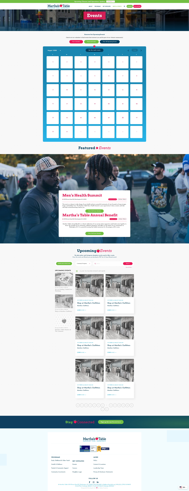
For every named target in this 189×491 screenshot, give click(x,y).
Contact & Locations (99, 464)
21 (122, 103)
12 (94, 89)
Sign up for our (111, 422)
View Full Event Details (94, 211)
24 (67, 117)
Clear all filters (129, 267)
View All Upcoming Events (110, 41)
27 (67, 62)
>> (106, 409)
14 (122, 89)
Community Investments (58, 472)
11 (80, 89)
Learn (80, 310)
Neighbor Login (77, 472)
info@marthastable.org (108, 484)
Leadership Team (98, 468)
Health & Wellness (56, 464)
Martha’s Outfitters (83, 305)
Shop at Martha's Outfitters (88, 303)
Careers (74, 468)
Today (134, 50)
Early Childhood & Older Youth (60, 460)
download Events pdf (64, 263)
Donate (74, 464)
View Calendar (76, 41)
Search (128, 263)
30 (108, 62)
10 (67, 89)
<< (77, 405)
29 (95, 62)
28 (81, 62)
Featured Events (91, 41)
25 (81, 117)
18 (81, 103)
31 (122, 62)
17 (66, 103)
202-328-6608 (97, 484)
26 (95, 117)
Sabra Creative (104, 488)
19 (94, 103)
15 (136, 89)
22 (136, 103)
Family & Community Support (60, 468)
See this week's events (94, 50)
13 (108, 89)
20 (109, 103)
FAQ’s (95, 460)
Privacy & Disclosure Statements (103, 472)
